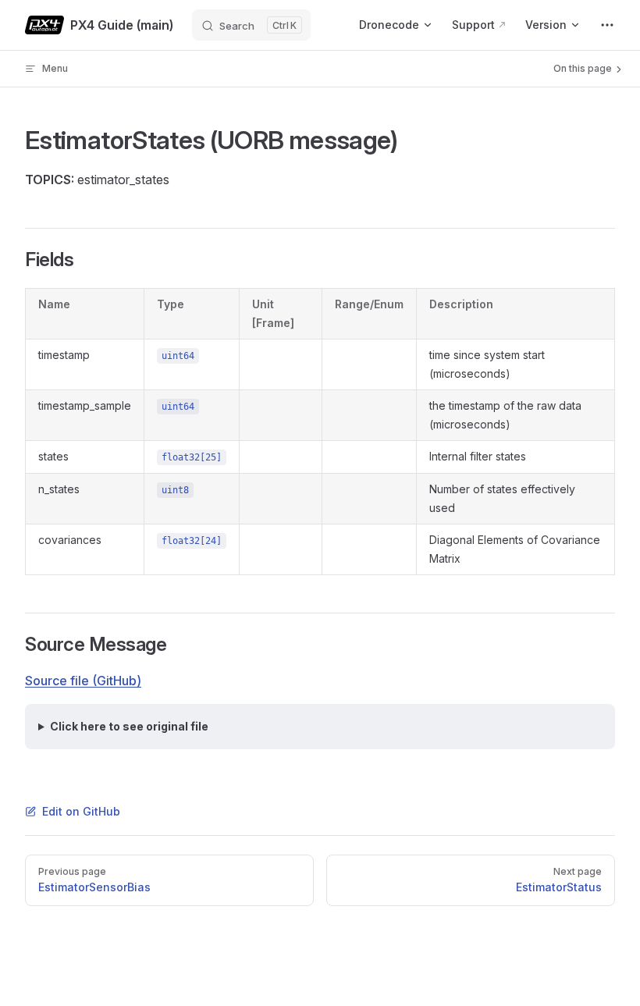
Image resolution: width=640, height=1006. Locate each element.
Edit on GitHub (81, 811)
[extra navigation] (607, 25)
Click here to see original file (129, 726)
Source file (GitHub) (83, 680)
